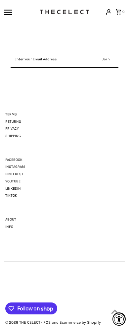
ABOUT (10, 219)
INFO (9, 227)
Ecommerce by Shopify (80, 322)
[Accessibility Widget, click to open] (119, 319)
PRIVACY (12, 128)
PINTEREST (14, 174)
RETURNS (13, 121)
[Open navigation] (20, 12)
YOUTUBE (13, 181)
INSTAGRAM (15, 166)
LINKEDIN (13, 188)
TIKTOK (11, 195)
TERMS (11, 114)
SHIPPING (13, 136)
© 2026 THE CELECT (23, 322)
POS (47, 322)
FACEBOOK (13, 160)
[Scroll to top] (115, 311)
